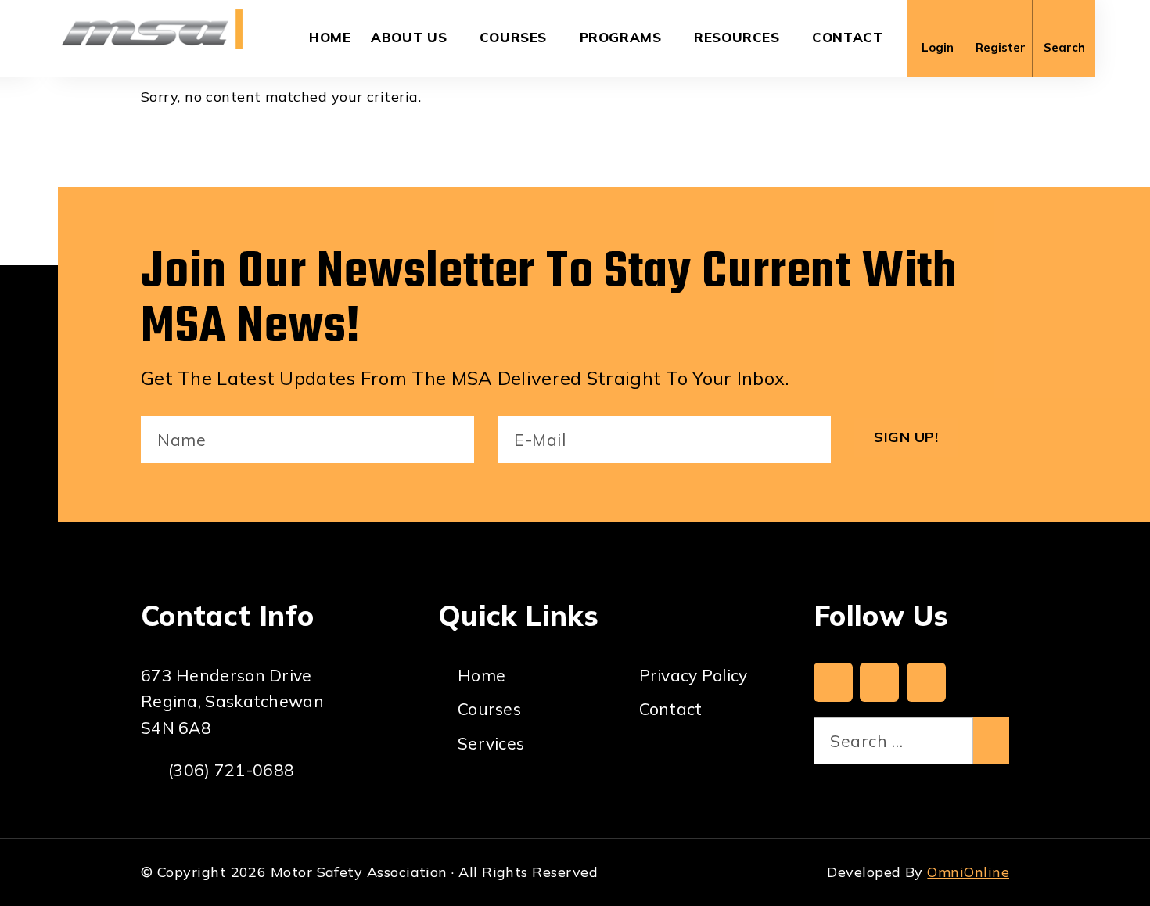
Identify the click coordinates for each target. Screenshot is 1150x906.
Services (491, 743)
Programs (621, 37)
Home (330, 37)
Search (1064, 47)
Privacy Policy (693, 675)
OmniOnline (968, 872)
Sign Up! (906, 437)
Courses (513, 37)
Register (1001, 47)
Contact (847, 37)
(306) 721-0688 (231, 770)
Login (938, 47)
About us (409, 37)
